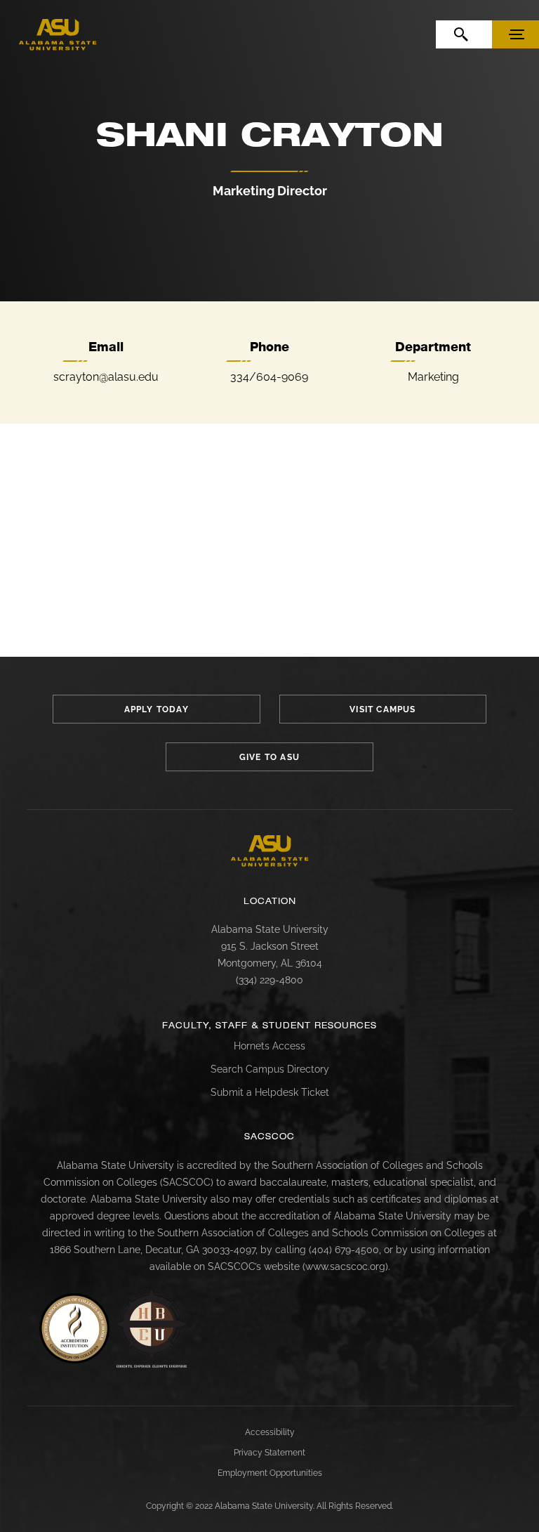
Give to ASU (269, 757)
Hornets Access (269, 1046)
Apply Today (156, 709)
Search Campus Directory (270, 1069)
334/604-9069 (269, 377)
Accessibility (270, 1432)
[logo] (58, 35)
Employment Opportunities (270, 1473)
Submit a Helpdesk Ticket (270, 1092)
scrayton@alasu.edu (106, 377)
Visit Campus (382, 709)
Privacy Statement (269, 1453)
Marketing (433, 377)
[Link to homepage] (270, 851)
